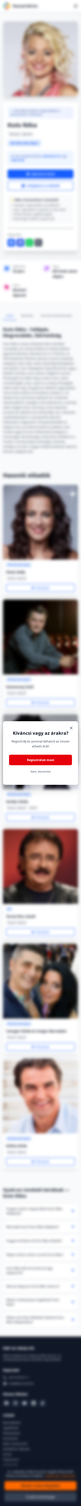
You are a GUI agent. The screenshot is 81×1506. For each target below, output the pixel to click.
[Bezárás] (71, 728)
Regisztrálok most (40, 760)
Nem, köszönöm (41, 771)
